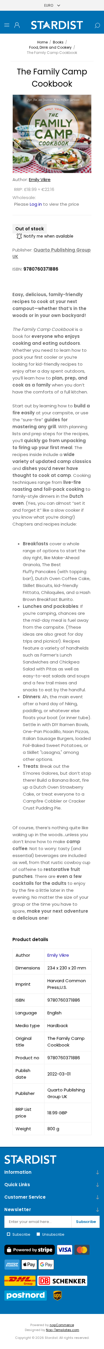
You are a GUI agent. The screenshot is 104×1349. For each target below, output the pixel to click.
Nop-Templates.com (62, 1330)
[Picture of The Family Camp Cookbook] (52, 134)
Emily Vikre (40, 179)
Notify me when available (48, 236)
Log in (36, 204)
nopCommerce (62, 1325)
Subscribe (86, 1221)
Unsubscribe (53, 1234)
